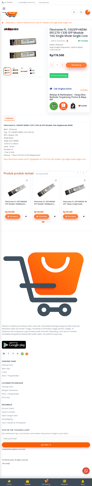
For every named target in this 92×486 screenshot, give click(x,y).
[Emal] (4, 354)
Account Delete (8, 408)
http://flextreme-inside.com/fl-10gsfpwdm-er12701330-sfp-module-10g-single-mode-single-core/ (45, 159)
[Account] (74, 12)
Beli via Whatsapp (59, 75)
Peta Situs (6, 397)
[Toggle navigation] (4, 9)
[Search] (81, 12)
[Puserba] (10, 14)
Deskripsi (9, 118)
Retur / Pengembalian (10, 376)
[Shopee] (27, 354)
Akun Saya (6, 368)
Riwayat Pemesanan (10, 390)
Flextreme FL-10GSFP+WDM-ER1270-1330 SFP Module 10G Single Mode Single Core (39, 22)
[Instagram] (13, 354)
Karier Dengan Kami (10, 415)
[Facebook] (8, 354)
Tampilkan (84, 90)
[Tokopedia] (22, 354)
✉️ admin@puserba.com (26, 2)
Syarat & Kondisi (8, 412)
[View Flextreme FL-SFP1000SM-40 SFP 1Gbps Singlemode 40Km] (75, 190)
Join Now (46, 444)
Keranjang (76, 65)
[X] (18, 354)
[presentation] (77, 172)
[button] (60, 40)
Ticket (4, 372)
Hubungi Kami (44, 2)
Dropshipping (7, 419)
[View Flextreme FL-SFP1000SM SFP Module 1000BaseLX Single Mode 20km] (46, 190)
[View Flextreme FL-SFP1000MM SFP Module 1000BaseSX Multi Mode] (17, 190)
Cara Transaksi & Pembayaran (14, 423)
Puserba (11, 460)
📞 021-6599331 (7, 2)
